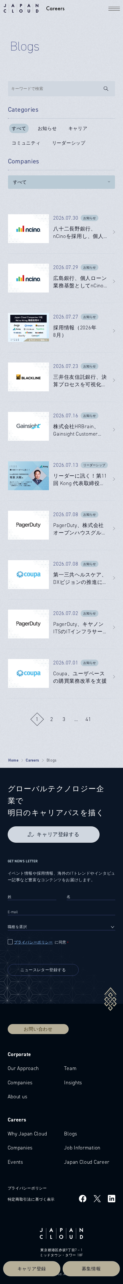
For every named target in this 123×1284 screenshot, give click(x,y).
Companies (20, 1082)
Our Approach (23, 1068)
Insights (73, 1082)
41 (89, 719)
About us (17, 1096)
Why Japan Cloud (27, 1134)
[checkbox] (62, 942)
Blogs (70, 1134)
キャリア (78, 128)
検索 (109, 88)
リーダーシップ (69, 143)
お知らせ (47, 128)
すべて (19, 128)
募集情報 (91, 1268)
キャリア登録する (58, 834)
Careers (32, 760)
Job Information (82, 1148)
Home (13, 760)
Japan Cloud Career (87, 1162)
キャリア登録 (31, 1268)
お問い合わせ (38, 1029)
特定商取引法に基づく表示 (31, 1199)
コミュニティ (26, 143)
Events (15, 1162)
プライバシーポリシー (33, 942)
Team (70, 1068)
